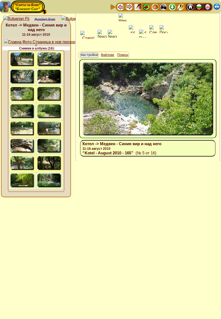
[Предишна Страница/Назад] (120, 6)
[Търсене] (181, 6)
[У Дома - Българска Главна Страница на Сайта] (199, 6)
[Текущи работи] (155, 6)
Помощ (122, 55)
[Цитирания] (146, 6)
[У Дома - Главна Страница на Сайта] (190, 6)
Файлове (107, 55)
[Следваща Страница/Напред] (129, 6)
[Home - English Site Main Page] (207, 6)
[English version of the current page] (16, 18)
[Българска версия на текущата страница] (74, 18)
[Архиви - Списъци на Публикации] (137, 6)
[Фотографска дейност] (163, 6)
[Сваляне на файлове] (172, 6)
